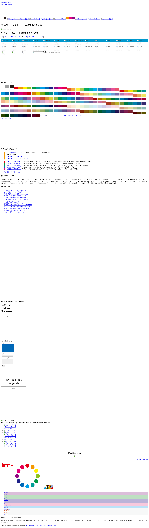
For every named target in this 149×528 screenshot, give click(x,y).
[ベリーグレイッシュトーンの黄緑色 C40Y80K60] (95, 111)
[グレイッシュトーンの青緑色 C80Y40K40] (130, 103)
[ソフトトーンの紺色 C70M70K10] (25, 98)
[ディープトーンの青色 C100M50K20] (60, 93)
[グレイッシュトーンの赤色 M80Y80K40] (108, 103)
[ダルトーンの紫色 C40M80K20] (82, 98)
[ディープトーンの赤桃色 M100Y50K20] (78, 93)
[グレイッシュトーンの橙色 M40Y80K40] (113, 103)
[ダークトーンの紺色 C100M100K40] (130, 99)
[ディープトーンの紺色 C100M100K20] (64, 93)
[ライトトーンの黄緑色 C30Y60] (95, 94)
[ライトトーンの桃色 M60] (126, 94)
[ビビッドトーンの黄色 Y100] (25, 88)
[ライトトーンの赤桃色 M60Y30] (130, 94)
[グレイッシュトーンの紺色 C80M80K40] (143, 103)
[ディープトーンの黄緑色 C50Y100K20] (42, 93)
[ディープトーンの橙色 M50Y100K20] (34, 93)
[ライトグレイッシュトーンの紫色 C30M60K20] (95, 102)
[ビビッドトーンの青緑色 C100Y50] (38, 88)
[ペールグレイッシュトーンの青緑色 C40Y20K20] (143, 108)
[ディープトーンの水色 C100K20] (56, 93)
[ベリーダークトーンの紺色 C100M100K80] (25, 115)
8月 (26, 36)
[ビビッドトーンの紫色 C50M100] (56, 88)
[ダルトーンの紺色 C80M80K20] (78, 98)
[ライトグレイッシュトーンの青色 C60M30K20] (86, 102)
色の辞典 (7, 507)
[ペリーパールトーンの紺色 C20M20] (104, 106)
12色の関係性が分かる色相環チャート (16, 192)
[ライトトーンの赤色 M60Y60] (82, 94)
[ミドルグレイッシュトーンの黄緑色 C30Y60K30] (42, 110)
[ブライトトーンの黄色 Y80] (78, 89)
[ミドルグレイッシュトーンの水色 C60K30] (56, 110)
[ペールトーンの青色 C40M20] (34, 101)
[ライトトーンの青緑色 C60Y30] (104, 94)
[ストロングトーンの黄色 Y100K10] (130, 91)
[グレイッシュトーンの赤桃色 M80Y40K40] (12, 106)
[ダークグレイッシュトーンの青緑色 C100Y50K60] (38, 106)
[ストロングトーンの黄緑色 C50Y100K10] (135, 91)
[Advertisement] (74, 12)
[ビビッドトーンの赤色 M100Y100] (16, 88)
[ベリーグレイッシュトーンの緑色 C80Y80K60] (100, 111)
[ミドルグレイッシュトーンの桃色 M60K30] (73, 110)
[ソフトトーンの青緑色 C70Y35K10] (12, 98)
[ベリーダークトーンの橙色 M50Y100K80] (139, 113)
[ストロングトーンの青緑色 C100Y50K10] (143, 91)
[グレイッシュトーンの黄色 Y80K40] (117, 103)
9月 (29, 36)
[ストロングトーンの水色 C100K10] (3, 93)
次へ (10, 118)
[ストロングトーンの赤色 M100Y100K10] (122, 91)
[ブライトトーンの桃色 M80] (113, 89)
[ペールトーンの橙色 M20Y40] (7, 101)
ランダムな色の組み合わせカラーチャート (17, 206)
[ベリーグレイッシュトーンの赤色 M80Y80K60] (82, 111)
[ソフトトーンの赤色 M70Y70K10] (135, 95)
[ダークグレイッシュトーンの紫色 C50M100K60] (56, 106)
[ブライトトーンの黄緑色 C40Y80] (82, 89)
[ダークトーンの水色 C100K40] (122, 99)
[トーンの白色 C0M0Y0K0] (3, 86)
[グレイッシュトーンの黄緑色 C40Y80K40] (122, 103)
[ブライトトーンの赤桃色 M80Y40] (117, 89)
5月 (15, 36)
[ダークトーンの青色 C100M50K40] (126, 99)
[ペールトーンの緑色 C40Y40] (20, 101)
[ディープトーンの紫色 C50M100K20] (69, 93)
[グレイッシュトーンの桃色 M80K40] (7, 106)
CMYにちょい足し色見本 (14, 167)
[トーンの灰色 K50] (7, 86)
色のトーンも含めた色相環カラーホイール (17, 196)
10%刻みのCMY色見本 (14, 169)
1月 (2, 36)
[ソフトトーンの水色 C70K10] (16, 98)
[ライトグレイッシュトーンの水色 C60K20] (82, 102)
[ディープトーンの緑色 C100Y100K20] (47, 93)
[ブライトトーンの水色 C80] (95, 89)
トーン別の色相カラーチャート (13, 201)
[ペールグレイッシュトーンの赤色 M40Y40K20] (122, 108)
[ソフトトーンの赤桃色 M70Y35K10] (38, 98)
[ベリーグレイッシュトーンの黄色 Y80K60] (91, 111)
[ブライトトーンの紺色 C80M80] (104, 89)
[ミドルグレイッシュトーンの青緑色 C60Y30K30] (51, 110)
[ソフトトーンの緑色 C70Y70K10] (7, 98)
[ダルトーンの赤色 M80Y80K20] (42, 98)
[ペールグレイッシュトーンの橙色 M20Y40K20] (126, 108)
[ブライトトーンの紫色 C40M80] (108, 89)
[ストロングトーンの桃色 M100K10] (20, 93)
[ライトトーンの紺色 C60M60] (117, 94)
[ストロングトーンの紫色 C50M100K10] (16, 93)
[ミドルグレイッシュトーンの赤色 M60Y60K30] (29, 110)
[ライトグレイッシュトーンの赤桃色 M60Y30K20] (104, 102)
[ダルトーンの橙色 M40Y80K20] (47, 98)
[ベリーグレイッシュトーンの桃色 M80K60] (126, 111)
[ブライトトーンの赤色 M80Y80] (69, 89)
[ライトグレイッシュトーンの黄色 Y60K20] (64, 102)
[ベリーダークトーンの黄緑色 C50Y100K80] (3, 115)
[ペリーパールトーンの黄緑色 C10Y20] (82, 106)
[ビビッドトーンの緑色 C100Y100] (34, 88)
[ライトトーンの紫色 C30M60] (122, 94)
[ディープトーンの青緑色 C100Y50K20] (51, 93)
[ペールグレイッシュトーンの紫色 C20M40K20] (16, 110)
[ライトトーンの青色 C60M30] (113, 94)
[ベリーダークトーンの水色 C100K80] (16, 115)
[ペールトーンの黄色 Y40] (12, 101)
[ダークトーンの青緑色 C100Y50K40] (117, 99)
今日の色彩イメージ (13, 152)
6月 (19, 36)
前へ (6, 118)
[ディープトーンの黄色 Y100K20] (38, 93)
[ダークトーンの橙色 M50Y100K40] (100, 99)
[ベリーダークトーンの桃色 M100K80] (34, 115)
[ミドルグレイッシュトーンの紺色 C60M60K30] (64, 110)
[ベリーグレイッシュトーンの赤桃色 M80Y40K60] (130, 111)
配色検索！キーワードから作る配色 (15, 190)
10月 (33, 36)
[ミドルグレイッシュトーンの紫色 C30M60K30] (69, 110)
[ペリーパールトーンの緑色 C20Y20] (86, 106)
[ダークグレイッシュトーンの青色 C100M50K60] (47, 106)
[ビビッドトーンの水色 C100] (42, 88)
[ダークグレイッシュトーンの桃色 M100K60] (60, 106)
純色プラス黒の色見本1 (14, 163)
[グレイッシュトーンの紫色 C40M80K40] (3, 106)
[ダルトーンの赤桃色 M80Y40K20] (91, 98)
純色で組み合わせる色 (14, 161)
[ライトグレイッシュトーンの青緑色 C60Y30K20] (78, 102)
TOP (2, 118)
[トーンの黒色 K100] (12, 86)
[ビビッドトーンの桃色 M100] (60, 88)
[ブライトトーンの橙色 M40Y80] (73, 89)
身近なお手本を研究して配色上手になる (16, 208)
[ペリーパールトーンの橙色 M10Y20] (73, 106)
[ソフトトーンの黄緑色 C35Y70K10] (3, 98)
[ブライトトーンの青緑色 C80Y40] (91, 89)
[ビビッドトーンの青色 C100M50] (47, 88)
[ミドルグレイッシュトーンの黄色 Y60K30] (38, 110)
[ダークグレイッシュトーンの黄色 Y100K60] (25, 106)
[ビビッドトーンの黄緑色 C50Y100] (29, 88)
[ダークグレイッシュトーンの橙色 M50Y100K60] (20, 106)
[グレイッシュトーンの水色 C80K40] (135, 103)
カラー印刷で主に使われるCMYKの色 (16, 199)
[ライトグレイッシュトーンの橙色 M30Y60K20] (60, 102)
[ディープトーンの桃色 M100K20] (73, 93)
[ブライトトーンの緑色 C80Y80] (86, 89)
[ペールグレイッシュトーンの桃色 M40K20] (20, 110)
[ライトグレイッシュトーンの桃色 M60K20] (100, 102)
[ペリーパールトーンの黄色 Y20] (78, 106)
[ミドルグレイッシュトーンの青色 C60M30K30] (60, 110)
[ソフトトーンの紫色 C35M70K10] (29, 98)
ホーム (6, 514)
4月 (12, 36)
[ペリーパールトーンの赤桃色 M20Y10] (117, 106)
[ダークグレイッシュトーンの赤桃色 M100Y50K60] (64, 106)
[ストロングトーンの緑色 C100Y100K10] (139, 91)
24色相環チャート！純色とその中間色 (16, 194)
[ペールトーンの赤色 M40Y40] (3, 101)
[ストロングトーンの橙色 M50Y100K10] (126, 91)
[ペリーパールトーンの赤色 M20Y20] (69, 106)
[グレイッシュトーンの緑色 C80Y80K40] (126, 103)
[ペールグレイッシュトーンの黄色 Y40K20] (130, 108)
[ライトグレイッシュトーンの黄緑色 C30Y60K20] (69, 102)
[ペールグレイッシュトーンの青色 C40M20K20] (7, 110)
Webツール (39, 525)
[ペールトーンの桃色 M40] (47, 101)
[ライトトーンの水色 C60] (108, 94)
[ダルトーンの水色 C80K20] (69, 98)
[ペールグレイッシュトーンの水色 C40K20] (3, 110)
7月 (8, 158)
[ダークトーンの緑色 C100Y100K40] (113, 99)
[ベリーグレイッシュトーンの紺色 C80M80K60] (117, 111)
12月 (41, 36)
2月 (5, 36)
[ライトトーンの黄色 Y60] (91, 94)
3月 (9, 36)
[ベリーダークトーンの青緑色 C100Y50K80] (12, 115)
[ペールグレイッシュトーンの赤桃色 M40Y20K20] (25, 110)
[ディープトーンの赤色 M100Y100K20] (29, 93)
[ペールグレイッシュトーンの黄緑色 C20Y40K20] (135, 108)
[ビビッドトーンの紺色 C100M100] (51, 88)
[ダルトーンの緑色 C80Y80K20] (60, 98)
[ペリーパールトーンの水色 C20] (95, 106)
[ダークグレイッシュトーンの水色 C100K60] (42, 106)
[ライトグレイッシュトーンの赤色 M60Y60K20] (56, 102)
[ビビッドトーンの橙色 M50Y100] (20, 88)
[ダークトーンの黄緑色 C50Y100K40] (108, 99)
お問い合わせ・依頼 (49, 525)
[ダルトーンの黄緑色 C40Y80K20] (56, 98)
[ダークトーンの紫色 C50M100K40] (135, 99)
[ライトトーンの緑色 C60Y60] (100, 94)
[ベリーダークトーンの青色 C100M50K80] (20, 115)
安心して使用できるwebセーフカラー (15, 212)
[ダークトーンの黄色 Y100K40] (104, 99)
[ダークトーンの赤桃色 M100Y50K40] (143, 99)
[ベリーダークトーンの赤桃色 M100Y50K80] (38, 115)
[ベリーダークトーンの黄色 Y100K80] (143, 113)
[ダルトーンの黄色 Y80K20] (51, 98)
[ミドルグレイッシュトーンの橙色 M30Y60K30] (34, 110)
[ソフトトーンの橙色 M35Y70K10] (139, 95)
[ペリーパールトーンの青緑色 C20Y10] (91, 106)
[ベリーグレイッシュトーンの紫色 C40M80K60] (122, 111)
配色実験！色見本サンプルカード (14, 172)
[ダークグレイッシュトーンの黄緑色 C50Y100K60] (29, 106)
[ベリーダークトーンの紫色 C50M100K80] (29, 115)
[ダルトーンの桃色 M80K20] (86, 98)
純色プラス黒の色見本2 (14, 165)
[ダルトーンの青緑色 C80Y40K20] (64, 98)
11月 (37, 36)
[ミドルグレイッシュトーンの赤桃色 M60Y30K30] (78, 110)
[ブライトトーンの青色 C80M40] (100, 89)
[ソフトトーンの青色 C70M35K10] (20, 98)
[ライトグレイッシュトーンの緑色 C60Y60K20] (73, 102)
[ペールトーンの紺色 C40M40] (38, 101)
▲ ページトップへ (142, 459)
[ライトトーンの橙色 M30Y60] (86, 94)
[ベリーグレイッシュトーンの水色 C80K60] (108, 111)
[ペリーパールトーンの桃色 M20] (113, 106)
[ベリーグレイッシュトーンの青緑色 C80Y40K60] (104, 111)
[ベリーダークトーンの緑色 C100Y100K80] (7, 115)
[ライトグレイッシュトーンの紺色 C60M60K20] (91, 102)
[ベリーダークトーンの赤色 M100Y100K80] (135, 113)
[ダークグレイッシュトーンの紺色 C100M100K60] (51, 106)
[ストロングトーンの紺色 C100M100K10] (12, 93)
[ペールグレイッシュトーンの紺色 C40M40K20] (12, 110)
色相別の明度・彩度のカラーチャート (16, 203)
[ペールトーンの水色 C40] (29, 101)
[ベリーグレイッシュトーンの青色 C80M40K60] (113, 111)
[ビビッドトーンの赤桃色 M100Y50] (64, 88)
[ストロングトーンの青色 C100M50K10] (7, 93)
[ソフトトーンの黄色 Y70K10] (143, 95)
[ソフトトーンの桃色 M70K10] (34, 98)
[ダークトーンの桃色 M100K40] (139, 99)
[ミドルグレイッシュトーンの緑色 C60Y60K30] (47, 110)
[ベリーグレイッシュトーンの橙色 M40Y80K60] (86, 111)
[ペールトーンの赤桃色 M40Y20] (51, 101)
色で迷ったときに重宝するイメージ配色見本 (18, 205)
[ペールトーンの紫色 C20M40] (42, 101)
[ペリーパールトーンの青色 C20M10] (100, 106)
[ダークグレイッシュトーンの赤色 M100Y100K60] (16, 106)
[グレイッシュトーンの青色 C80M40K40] (139, 103)
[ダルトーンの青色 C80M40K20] (73, 98)
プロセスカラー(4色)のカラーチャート (16, 197)
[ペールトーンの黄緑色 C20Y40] (16, 101)
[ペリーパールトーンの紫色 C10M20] (108, 106)
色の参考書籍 (30, 525)
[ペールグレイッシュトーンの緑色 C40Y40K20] (139, 108)
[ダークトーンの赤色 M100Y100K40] (95, 99)
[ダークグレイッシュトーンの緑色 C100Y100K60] (34, 106)
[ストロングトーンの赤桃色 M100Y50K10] (25, 93)
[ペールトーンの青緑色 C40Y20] (25, 101)
